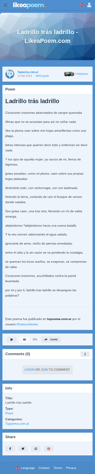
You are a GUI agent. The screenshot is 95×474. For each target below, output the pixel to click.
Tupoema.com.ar (27, 72)
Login (29, 369)
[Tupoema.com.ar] (9, 74)
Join (44, 369)
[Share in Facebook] (10, 449)
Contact (44, 468)
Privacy (71, 468)
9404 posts (42, 75)
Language (27, 468)
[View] (24, 340)
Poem (9, 413)
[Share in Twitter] (23, 449)
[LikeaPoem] (29, 5)
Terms (57, 468)
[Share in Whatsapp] (36, 449)
